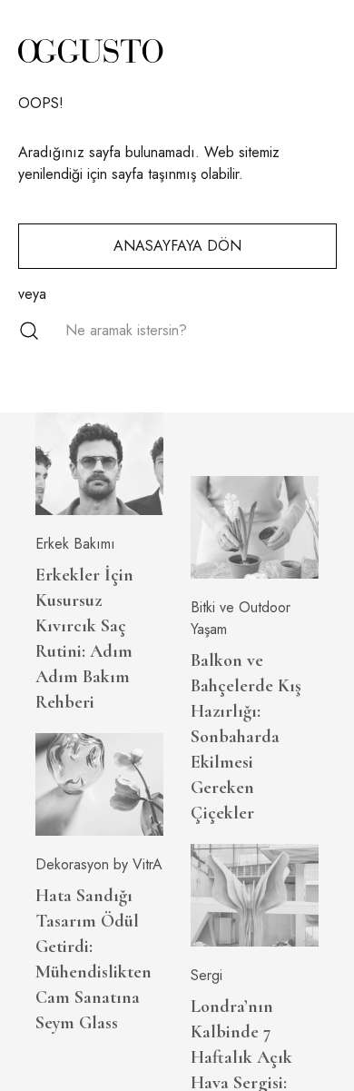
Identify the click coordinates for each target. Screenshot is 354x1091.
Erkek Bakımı (75, 543)
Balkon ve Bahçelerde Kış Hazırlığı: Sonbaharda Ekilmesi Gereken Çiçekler (246, 737)
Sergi (206, 975)
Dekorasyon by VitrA (98, 864)
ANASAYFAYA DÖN (177, 245)
